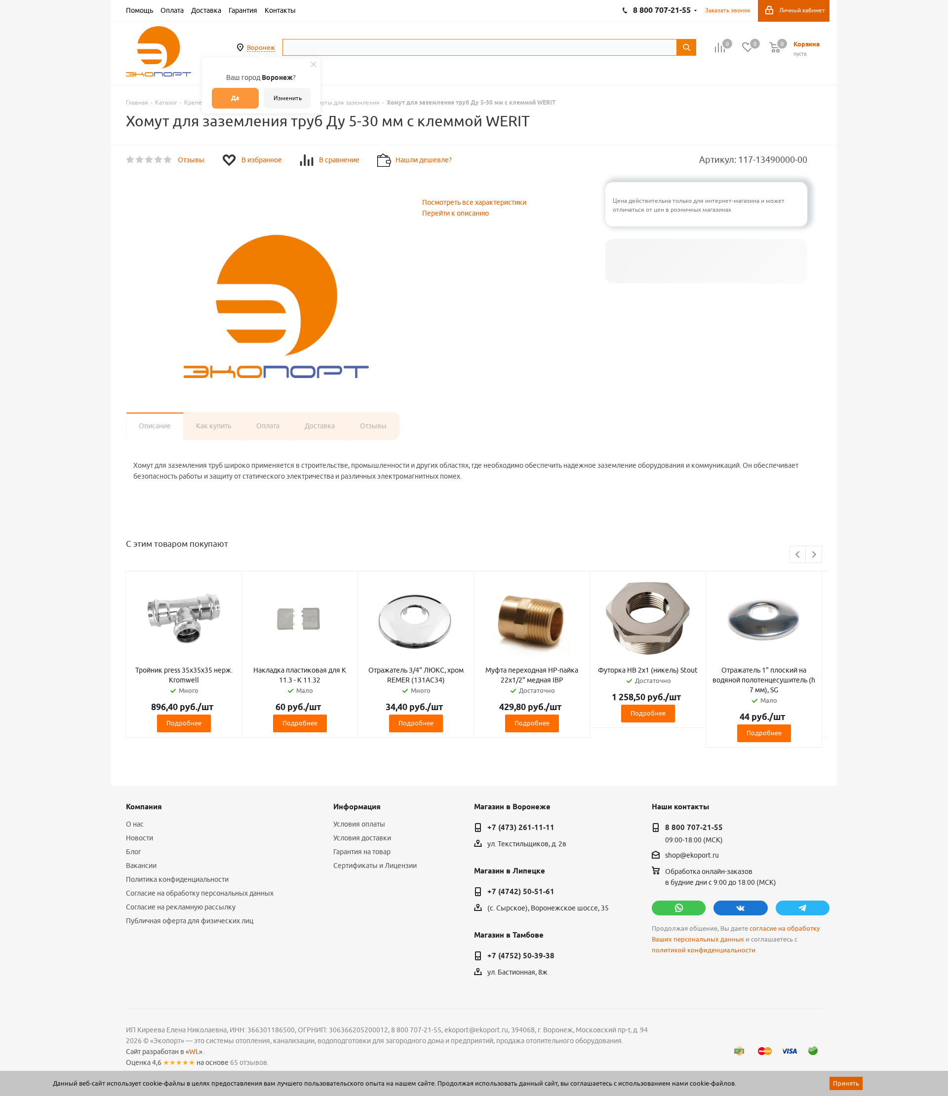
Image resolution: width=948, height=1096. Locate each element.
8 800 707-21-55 (694, 827)
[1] (130, 160)
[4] (158, 160)
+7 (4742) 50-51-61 (520, 891)
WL (194, 1052)
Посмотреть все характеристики (474, 202)
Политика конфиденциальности (177, 879)
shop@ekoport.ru (692, 856)
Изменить (288, 98)
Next (814, 555)
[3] (149, 160)
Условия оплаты (359, 824)
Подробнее (183, 723)
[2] (140, 160)
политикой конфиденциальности (703, 950)
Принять (846, 1083)
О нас (135, 824)
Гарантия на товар (362, 852)
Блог (133, 852)
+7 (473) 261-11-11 (520, 827)
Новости (139, 838)
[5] (168, 160)
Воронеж (261, 47)
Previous (798, 555)
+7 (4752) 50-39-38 (520, 955)
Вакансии (141, 865)
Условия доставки (362, 838)
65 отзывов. (249, 1062)
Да (235, 98)
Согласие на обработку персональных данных (200, 893)
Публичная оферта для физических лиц (189, 921)
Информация (357, 806)
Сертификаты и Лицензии (375, 865)
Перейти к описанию (455, 213)
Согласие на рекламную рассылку (181, 907)
